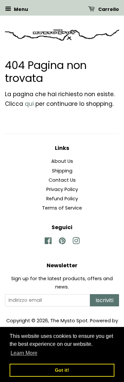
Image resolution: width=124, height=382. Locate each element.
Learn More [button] (24, 353)
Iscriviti (104, 300)
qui (29, 104)
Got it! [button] (62, 370)
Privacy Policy (62, 189)
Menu (20, 9)
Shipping (62, 170)
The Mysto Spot (69, 320)
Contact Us (62, 180)
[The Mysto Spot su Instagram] (76, 242)
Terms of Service (62, 208)
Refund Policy (62, 198)
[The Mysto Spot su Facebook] (48, 242)
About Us (62, 161)
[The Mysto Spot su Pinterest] (62, 242)
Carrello (108, 9)
